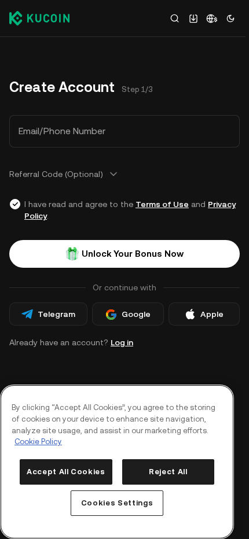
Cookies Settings (117, 503)
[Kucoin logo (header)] (39, 18)
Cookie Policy (38, 441)
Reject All (168, 471)
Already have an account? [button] (71, 342)
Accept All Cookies (66, 471)
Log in (122, 342)
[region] (117, 462)
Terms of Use (162, 204)
